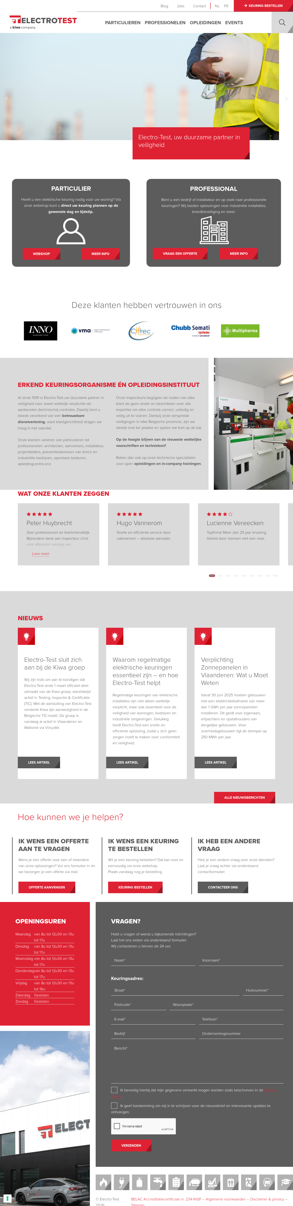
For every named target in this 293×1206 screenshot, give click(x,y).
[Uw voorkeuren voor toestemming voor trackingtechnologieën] (7, 1198)
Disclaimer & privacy (267, 1199)
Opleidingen (205, 22)
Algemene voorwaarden (226, 1199)
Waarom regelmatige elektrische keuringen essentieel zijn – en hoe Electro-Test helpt (145, 671)
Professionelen (165, 22)
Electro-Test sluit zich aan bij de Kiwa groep (54, 663)
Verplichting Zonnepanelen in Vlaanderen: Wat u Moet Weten (234, 671)
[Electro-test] (43, 22)
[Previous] (7, 98)
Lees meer (41, 553)
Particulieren (122, 22)
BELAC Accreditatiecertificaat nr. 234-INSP (166, 1199)
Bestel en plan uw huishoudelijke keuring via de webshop (197, 140)
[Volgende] (286, 98)
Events (234, 22)
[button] (282, 22)
